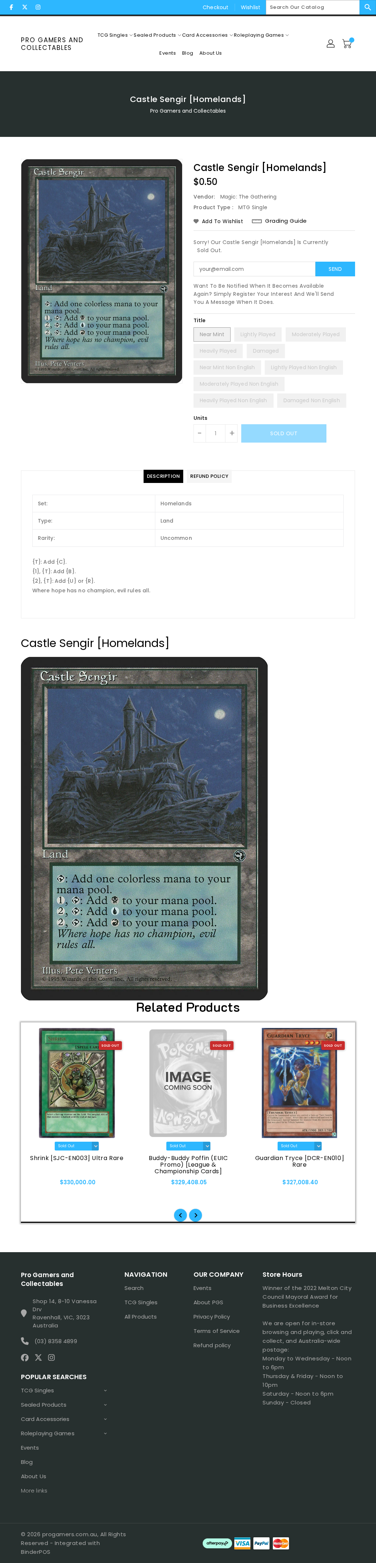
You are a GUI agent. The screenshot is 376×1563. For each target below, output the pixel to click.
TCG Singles (37, 1390)
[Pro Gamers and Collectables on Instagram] (37, 7)
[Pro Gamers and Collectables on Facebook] (11, 7)
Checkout (215, 7)
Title (200, 320)
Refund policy (212, 1345)
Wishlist (250, 7)
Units (201, 418)
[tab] (163, 476)
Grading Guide (286, 221)
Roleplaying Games (48, 1433)
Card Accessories (45, 1419)
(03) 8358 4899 (56, 1341)
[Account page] (331, 44)
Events (30, 1447)
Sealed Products (44, 1404)
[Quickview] (35, 1185)
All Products (140, 1316)
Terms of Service (217, 1331)
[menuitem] (112, 35)
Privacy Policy (212, 1316)
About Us (33, 1476)
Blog (27, 1462)
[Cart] (347, 44)
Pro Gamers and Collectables (52, 43)
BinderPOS (36, 1552)
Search (134, 1288)
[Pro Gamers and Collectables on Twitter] (24, 7)
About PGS (208, 1302)
